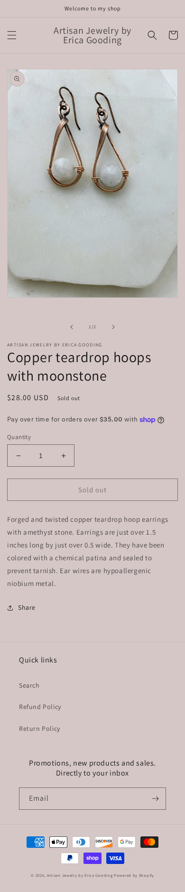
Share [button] (27, 607)
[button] (11, 35)
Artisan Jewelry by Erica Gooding (79, 875)
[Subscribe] (155, 798)
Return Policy (39, 728)
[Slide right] (113, 327)
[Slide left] (71, 327)
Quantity (19, 437)
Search (29, 685)
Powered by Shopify (134, 875)
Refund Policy (40, 706)
